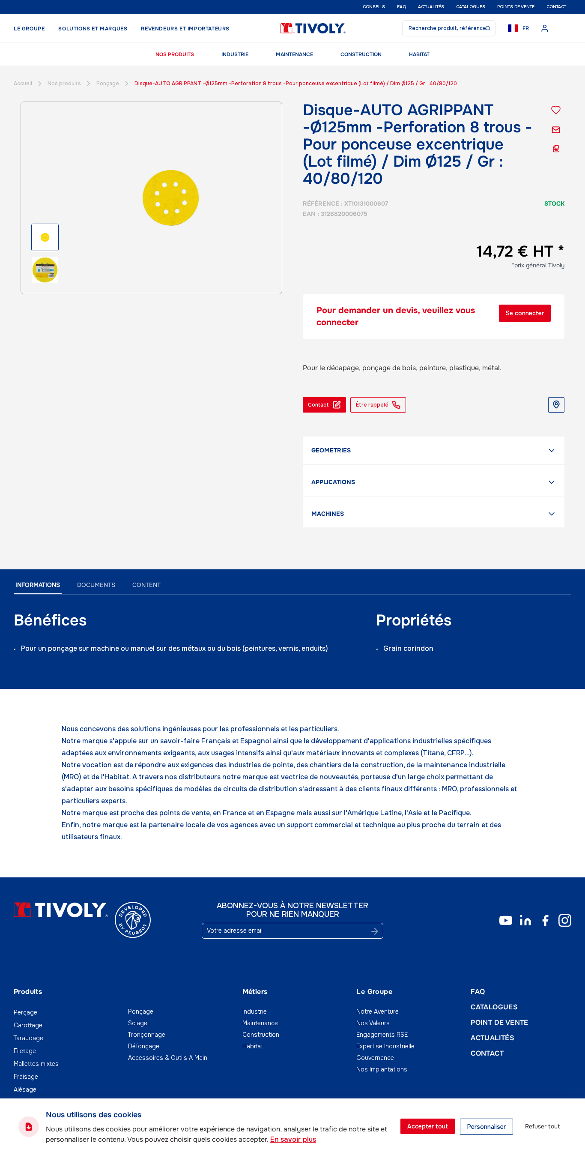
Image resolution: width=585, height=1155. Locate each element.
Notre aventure (377, 1011)
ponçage (107, 83)
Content (146, 585)
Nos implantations (381, 1069)
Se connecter (525, 313)
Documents (96, 585)
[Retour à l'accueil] (313, 28)
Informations (37, 585)
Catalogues (470, 6)
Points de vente (515, 6)
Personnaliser (486, 1127)
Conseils (374, 6)
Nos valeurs (373, 1023)
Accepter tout (427, 1126)
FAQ (401, 6)
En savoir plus (293, 1139)
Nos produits (174, 54)
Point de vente (499, 1022)
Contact (556, 6)
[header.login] (544, 28)
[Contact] (556, 130)
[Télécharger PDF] (556, 148)
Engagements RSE (382, 1034)
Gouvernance (375, 1058)
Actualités (431, 6)
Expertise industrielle (385, 1046)
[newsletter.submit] (375, 931)
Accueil (23, 83)
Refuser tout (542, 1126)
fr (525, 28)
